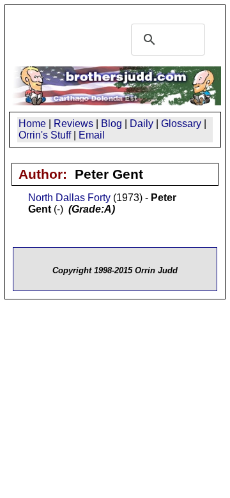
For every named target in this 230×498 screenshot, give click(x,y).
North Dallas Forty (69, 197)
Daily (141, 123)
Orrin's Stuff (45, 135)
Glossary (181, 123)
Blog (111, 123)
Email (92, 135)
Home (32, 123)
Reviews (73, 123)
